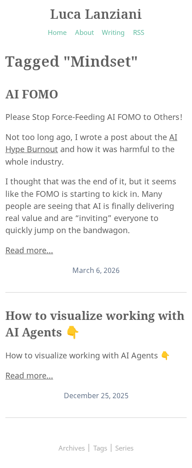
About (84, 32)
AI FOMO (31, 94)
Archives (71, 447)
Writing (113, 32)
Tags (100, 447)
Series (124, 447)
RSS (138, 32)
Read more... (29, 250)
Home (57, 32)
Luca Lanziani (96, 13)
